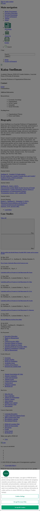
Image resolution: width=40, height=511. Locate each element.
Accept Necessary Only (20, 502)
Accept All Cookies (20, 507)
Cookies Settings (20, 496)
